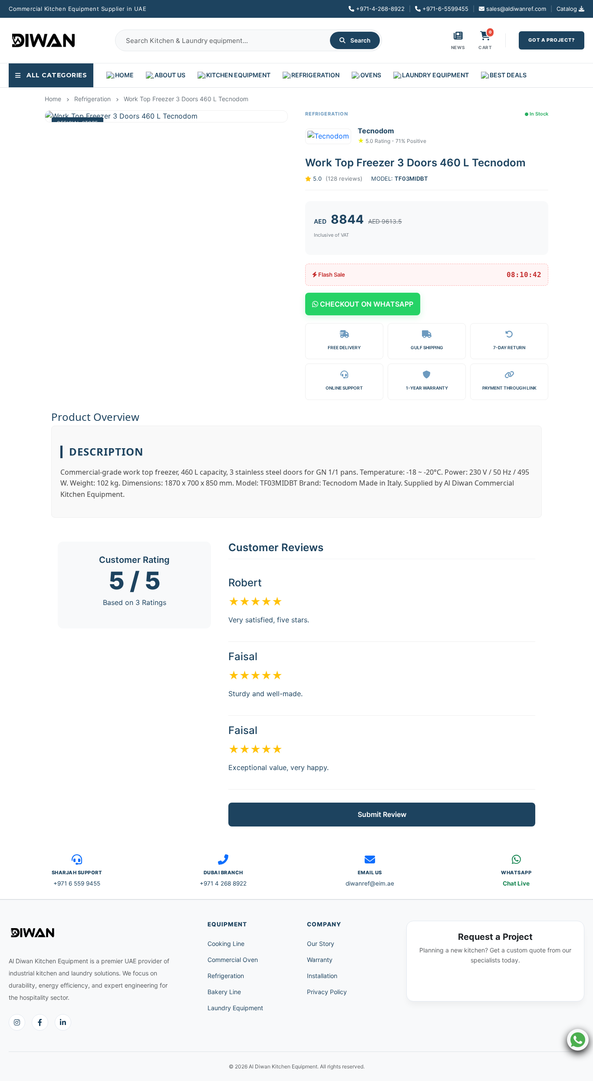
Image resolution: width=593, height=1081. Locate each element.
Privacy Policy (327, 991)
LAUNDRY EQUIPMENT (435, 75)
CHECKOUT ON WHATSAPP (365, 304)
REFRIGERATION (315, 75)
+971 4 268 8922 (223, 883)
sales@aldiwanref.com (516, 8)
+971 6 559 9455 (76, 883)
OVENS (370, 75)
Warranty (320, 959)
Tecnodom (376, 130)
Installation (322, 975)
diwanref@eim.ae (370, 883)
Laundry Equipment (235, 1008)
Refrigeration (226, 975)
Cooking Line (226, 943)
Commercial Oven (233, 959)
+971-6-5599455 (445, 8)
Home (53, 98)
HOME (124, 75)
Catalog (567, 8)
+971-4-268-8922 (380, 8)
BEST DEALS (508, 75)
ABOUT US (170, 75)
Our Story (320, 943)
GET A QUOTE (495, 983)
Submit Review (382, 814)
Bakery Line (224, 991)
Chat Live (516, 883)
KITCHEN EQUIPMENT (238, 75)
